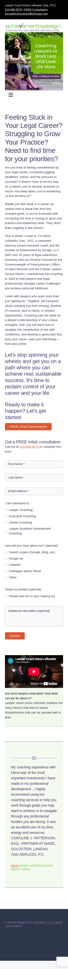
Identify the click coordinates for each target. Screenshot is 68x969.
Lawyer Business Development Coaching (30, 531)
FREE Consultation (36, 9)
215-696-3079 (13, 9)
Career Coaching (20, 522)
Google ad (16, 558)
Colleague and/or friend (25, 571)
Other (13, 577)
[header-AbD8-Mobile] (34, 33)
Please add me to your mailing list (32, 596)
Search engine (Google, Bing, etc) (32, 552)
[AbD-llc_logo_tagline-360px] (34, 24)
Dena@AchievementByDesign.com (26, 13)
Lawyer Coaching (21, 510)
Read (15, 865)
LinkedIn (14, 564)
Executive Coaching (22, 516)
